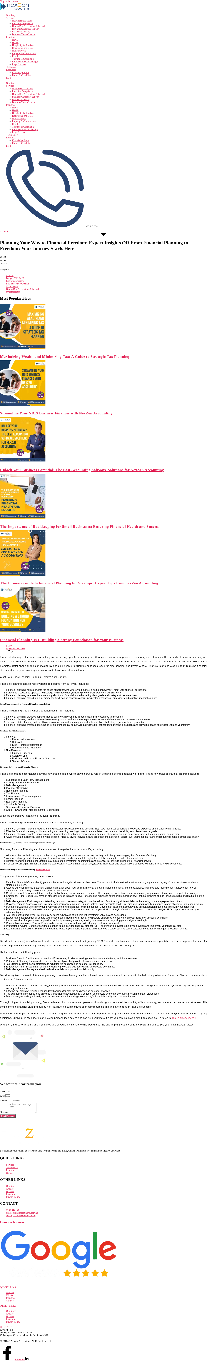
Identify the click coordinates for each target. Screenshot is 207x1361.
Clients (9, 1295)
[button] (6, 231)
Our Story (11, 15)
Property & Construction (24, 53)
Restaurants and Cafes (22, 48)
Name (3, 1091)
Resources (11, 69)
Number (4, 1100)
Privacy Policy (13, 1322)
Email (2, 1096)
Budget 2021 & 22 (15, 278)
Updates (10, 1316)
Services (10, 18)
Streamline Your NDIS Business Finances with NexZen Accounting (56, 413)
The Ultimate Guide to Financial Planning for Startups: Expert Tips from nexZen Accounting (79, 583)
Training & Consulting (23, 59)
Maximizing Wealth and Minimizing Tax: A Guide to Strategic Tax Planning (64, 356)
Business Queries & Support (25, 29)
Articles (9, 275)
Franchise (10, 1319)
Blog (8, 78)
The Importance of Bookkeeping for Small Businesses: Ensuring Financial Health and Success (79, 526)
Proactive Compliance (22, 23)
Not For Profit (19, 50)
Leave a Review (12, 1222)
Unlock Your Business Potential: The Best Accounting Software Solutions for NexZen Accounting (82, 470)
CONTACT (6, 1327)
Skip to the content (9, 1)
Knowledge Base (20, 72)
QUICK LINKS (8, 1287)
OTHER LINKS (8, 1305)
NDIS (15, 39)
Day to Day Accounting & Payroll (28, 26)
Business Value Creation (23, 34)
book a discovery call (184, 1018)
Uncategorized (13, 292)
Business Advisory (21, 31)
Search (3, 257)
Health (15, 42)
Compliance (12, 286)
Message (4, 1112)
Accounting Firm (43, 869)
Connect (10, 1300)
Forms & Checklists (21, 75)
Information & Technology (25, 61)
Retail (15, 56)
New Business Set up (22, 20)
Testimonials (12, 67)
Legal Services (19, 64)
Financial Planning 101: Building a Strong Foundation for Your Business (62, 640)
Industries (10, 37)
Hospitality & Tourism (22, 45)
